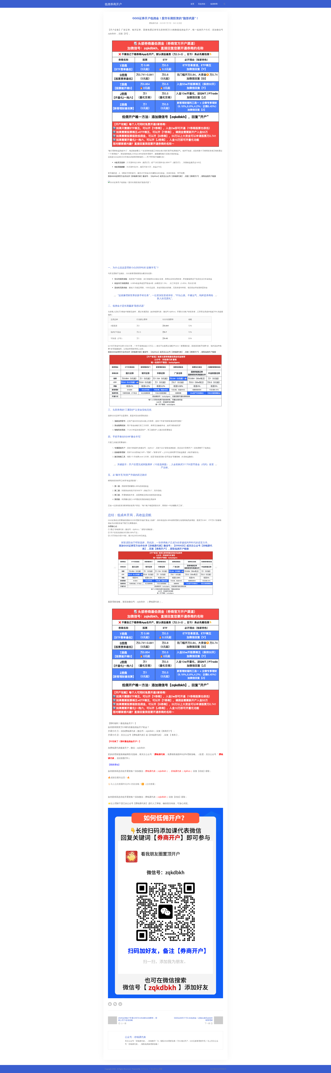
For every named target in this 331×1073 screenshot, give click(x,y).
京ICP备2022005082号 (218, 1069)
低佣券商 (214, 4)
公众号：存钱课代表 (135, 1037)
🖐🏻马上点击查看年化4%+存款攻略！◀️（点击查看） (132, 784)
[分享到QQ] (110, 1004)
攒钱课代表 (153, 23)
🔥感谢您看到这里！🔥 (119, 777)
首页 (192, 4)
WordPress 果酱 (156, 1069)
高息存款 (201, 4)
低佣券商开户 (113, 4)
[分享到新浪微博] (120, 1004)
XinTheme (144, 1069)
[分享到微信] (115, 1004)
